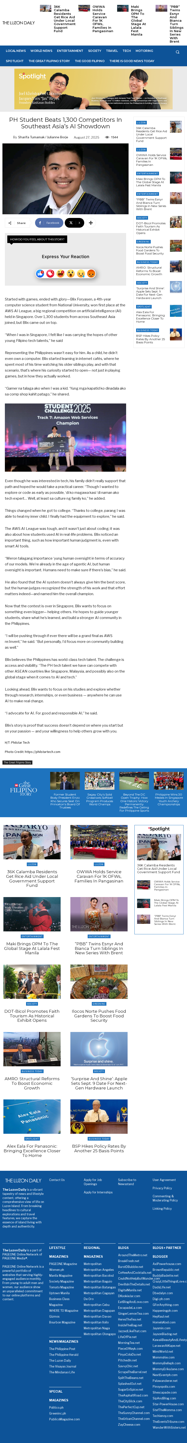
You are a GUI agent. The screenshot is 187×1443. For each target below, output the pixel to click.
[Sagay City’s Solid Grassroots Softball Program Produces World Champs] (99, 781)
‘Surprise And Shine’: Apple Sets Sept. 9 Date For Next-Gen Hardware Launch (150, 293)
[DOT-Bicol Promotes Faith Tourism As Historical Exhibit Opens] (176, 222)
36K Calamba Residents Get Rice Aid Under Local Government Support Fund (64, 19)
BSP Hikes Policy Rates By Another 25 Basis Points (150, 339)
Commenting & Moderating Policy (165, 1198)
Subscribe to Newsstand (127, 1182)
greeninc (143, 241)
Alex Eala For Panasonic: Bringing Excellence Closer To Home (150, 317)
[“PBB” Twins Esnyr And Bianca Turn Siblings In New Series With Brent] (161, 8)
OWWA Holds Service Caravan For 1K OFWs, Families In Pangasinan (103, 19)
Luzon (141, 122)
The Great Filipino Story (17, 762)
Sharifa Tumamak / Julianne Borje (43, 137)
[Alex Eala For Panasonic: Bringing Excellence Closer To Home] (176, 311)
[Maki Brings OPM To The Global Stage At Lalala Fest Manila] (123, 8)
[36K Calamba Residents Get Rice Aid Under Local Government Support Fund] (45, 8)
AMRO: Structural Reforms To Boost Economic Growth (149, 271)
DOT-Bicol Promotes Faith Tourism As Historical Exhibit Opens (151, 228)
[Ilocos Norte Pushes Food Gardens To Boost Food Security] (176, 246)
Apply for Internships (98, 1192)
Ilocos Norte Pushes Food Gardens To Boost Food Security (150, 250)
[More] (91, 223)
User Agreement (164, 1180)
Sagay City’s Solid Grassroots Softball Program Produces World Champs (99, 799)
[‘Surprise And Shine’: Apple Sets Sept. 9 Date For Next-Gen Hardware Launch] (176, 287)
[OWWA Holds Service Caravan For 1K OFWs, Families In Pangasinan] (84, 8)
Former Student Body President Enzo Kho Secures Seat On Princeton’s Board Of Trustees (65, 801)
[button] (177, 52)
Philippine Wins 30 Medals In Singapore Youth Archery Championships (169, 799)
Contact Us (57, 1180)
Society (142, 217)
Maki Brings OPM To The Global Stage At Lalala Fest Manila (138, 20)
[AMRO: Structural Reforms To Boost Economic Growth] (176, 266)
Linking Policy (162, 1208)
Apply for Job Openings (93, 1182)
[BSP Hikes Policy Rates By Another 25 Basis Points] (176, 334)
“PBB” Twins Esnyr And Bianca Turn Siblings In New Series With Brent (177, 24)
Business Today (147, 262)
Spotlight (144, 306)
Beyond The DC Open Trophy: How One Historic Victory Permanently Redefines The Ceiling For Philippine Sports (134, 802)
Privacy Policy (162, 1188)
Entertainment (147, 173)
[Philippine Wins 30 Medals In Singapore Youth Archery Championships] (169, 781)
